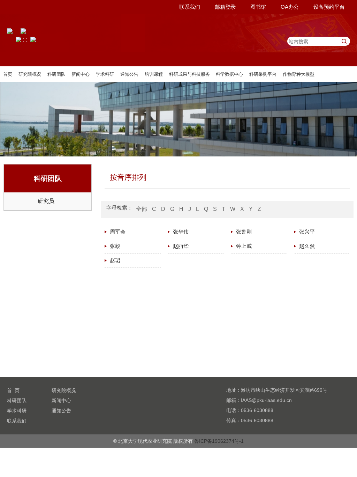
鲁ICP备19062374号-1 (219, 441)
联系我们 (189, 7)
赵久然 (307, 246)
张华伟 (181, 232)
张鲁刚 (244, 232)
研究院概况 (29, 74)
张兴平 (307, 232)
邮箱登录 (225, 7)
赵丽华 (181, 246)
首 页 (13, 390)
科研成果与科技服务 (189, 74)
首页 (7, 74)
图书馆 (258, 7)
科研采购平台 (262, 74)
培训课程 (154, 74)
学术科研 (105, 74)
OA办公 (290, 7)
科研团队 (56, 74)
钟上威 (244, 246)
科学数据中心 (229, 74)
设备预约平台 (329, 7)
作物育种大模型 (298, 74)
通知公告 (129, 74)
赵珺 (115, 260)
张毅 (115, 246)
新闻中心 (80, 74)
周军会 (118, 232)
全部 (141, 209)
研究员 (46, 201)
